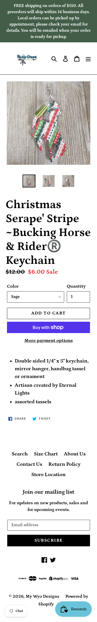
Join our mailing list (48, 492)
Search (20, 454)
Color (13, 286)
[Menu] (88, 58)
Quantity (76, 286)
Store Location (48, 474)
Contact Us (29, 464)
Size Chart (46, 454)
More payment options (48, 340)
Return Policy (64, 464)
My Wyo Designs (42, 596)
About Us (75, 454)
